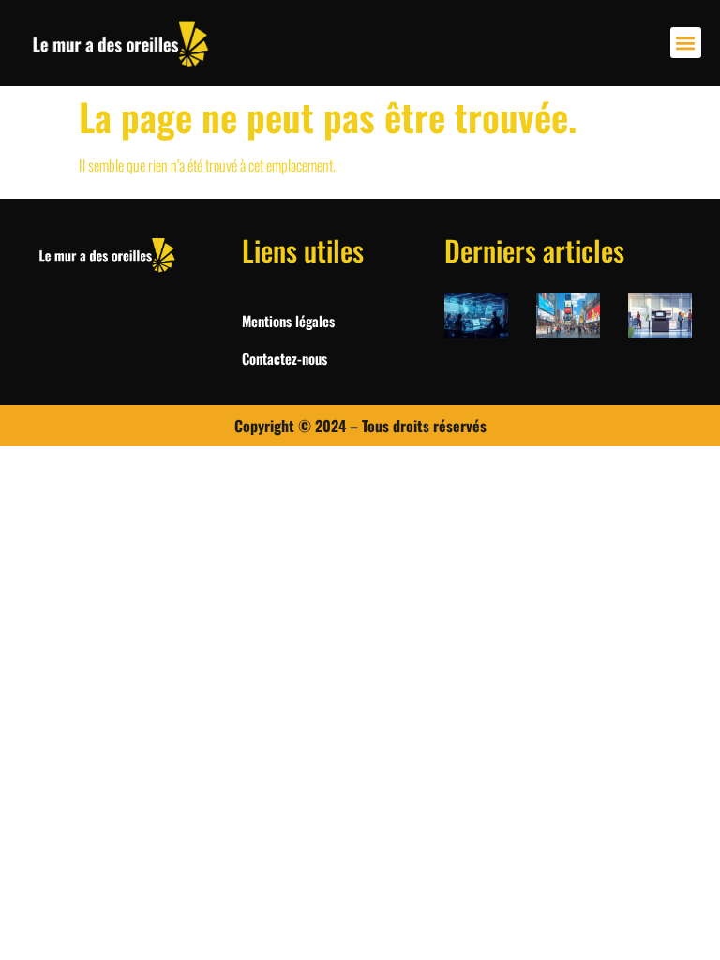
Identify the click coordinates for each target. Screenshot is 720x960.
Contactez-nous (284, 358)
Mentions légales (288, 320)
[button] (685, 42)
